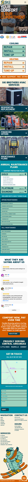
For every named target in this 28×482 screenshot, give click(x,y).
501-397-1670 (23, 31)
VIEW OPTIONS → (14, 334)
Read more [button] (5, 300)
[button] (25, 2)
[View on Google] (2, 275)
